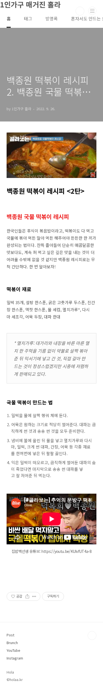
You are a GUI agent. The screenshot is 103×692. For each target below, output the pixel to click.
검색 (80, 11)
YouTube (13, 650)
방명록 (51, 18)
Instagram (15, 658)
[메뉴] (92, 11)
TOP (92, 635)
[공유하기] (27, 596)
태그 (28, 18)
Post (10, 634)
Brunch (12, 642)
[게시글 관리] (34, 596)
